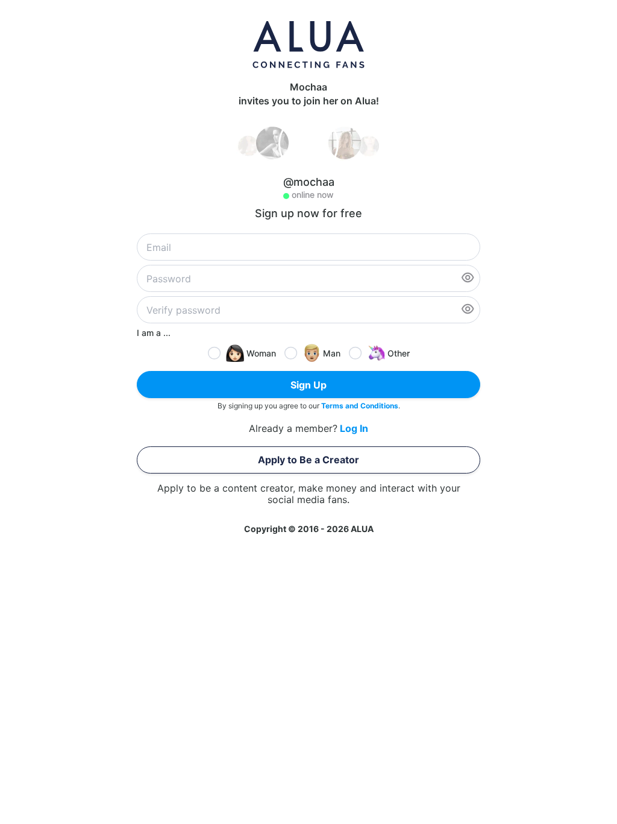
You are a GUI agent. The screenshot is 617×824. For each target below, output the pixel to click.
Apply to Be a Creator (308, 460)
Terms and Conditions (359, 405)
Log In (354, 428)
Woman (261, 353)
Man (331, 353)
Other (398, 353)
